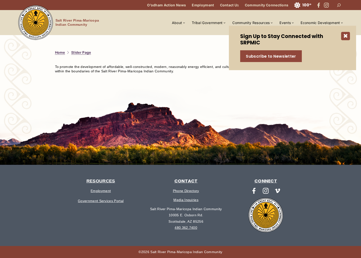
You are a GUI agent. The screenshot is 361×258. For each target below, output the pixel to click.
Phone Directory (186, 191)
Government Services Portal (101, 201)
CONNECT (265, 181)
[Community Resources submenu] (272, 23)
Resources (100, 181)
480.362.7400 (186, 228)
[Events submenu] (293, 23)
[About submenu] (184, 23)
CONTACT (186, 181)
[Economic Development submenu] (342, 23)
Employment (101, 191)
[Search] (339, 5)
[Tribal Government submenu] (224, 23)
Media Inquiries (185, 200)
